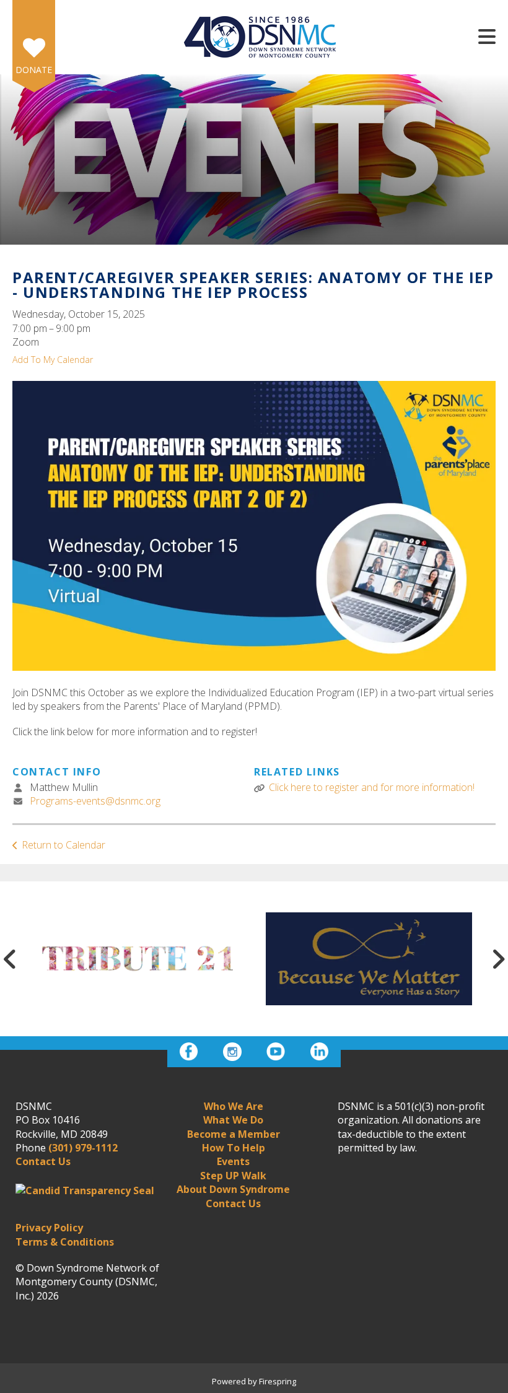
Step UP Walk (233, 1175)
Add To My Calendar (52, 359)
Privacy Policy (49, 1227)
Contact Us (233, 1203)
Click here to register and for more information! (372, 787)
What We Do (233, 1120)
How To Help (233, 1148)
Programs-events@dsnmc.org (95, 801)
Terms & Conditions (64, 1242)
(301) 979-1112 (83, 1148)
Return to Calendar (63, 845)
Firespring (277, 1381)
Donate (33, 70)
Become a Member (233, 1134)
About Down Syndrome (233, 1189)
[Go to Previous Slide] (10, 959)
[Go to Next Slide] (498, 959)
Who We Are (233, 1106)
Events (233, 1161)
